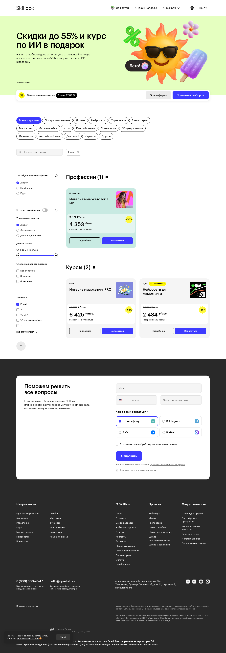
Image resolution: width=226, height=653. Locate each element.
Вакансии (121, 541)
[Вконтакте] (188, 582)
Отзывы (120, 532)
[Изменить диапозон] (18, 255)
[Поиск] (19, 152)
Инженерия (56, 532)
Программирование (27, 514)
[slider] (18, 255)
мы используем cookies (28, 638)
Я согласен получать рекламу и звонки (138, 470)
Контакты (121, 537)
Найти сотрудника (126, 527)
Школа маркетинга (159, 545)
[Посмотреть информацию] (192, 8)
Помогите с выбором (190, 95)
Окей (63, 637)
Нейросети (22, 537)
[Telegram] (194, 582)
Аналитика (22, 518)
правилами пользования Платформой (167, 465)
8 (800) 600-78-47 (29, 581)
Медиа (152, 518)
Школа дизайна (157, 527)
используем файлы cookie (131, 606)
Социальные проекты (194, 543)
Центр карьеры (124, 523)
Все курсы (22, 541)
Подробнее (84, 241)
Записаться (117, 241)
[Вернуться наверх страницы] (21, 346)
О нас (119, 514)
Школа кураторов (125, 546)
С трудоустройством (28, 210)
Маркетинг (56, 518)
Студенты (121, 518)
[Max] (208, 582)
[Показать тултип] (56, 175)
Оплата (120, 560)
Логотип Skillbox (191, 539)
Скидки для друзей (192, 514)
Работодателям (190, 534)
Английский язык (59, 537)
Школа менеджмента (160, 532)
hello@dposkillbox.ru (64, 581)
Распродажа (155, 523)
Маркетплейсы (24, 532)
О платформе (158, 95)
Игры (19, 527)
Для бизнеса (123, 564)
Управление (22, 523)
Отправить (129, 455)
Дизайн (54, 514)
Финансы (55, 523)
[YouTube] (201, 582)
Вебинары (154, 514)
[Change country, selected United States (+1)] (121, 400)
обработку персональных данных (158, 444)
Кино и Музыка (58, 527)
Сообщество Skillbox (127, 551)
